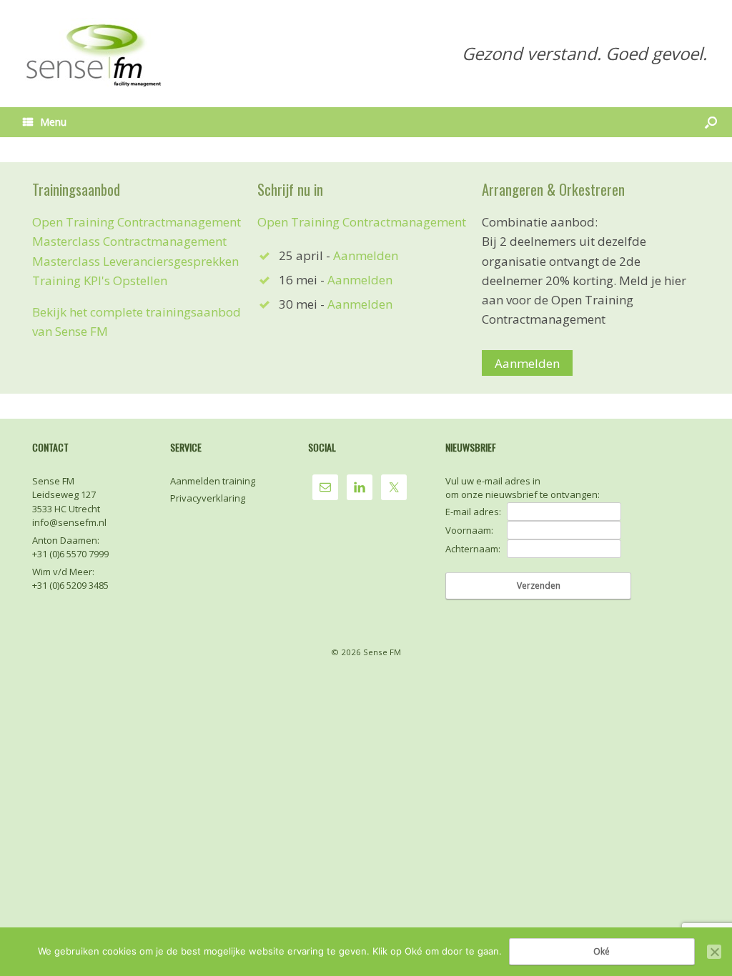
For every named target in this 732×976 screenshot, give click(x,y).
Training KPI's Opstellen (99, 280)
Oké (601, 951)
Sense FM (382, 652)
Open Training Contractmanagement (136, 222)
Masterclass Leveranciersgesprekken (135, 261)
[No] (714, 952)
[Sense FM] (94, 53)
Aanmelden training (212, 480)
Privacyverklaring (207, 498)
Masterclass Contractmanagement (129, 241)
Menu (53, 122)
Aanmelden (365, 255)
